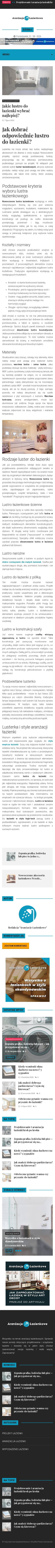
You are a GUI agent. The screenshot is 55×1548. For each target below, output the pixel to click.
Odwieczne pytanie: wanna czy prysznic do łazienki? (35, 1100)
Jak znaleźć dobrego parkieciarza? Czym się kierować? (31, 1086)
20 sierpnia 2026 (14, 1051)
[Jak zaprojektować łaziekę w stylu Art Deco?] (28, 1283)
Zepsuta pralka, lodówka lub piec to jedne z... (32, 855)
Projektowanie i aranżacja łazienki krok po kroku (29, 1129)
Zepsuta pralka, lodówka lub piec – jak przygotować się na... (27, 1045)
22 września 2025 (28, 1093)
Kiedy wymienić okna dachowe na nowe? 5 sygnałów (30, 1069)
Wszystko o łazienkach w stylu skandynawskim (22, 1240)
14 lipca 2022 (26, 1106)
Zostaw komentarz (15, 946)
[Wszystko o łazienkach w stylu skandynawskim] (28, 979)
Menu (6, 54)
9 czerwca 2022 (14, 1246)
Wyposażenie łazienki (11, 101)
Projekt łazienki (12, 1433)
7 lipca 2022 (9, 120)
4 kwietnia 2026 (27, 1077)
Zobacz (10, 1057)
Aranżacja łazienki (13, 1233)
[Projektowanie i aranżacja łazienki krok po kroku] (27, 41)
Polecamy (6, 2)
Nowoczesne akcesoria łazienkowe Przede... (31, 877)
